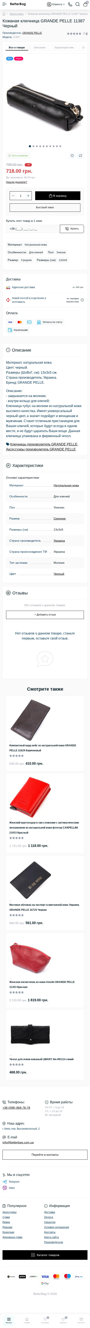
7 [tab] (50, 146)
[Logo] (18, 4)
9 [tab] (57, 146)
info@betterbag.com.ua (18, 1142)
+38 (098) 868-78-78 (16, 1107)
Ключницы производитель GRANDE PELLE (43, 444)
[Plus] (28, 195)
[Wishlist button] (72, 156)
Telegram (14, 1181)
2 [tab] (33, 146)
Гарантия (49, 1222)
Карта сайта (51, 1237)
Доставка (49, 1212)
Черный (59, 573)
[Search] (78, 4)
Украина (59, 540)
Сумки (6, 1217)
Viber (12, 1188)
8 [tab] (53, 146)
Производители (53, 1242)
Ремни (6, 1222)
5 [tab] (43, 146)
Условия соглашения (56, 1227)
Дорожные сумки (12, 1237)
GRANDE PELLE (32, 33)
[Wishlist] (10, 741)
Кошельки (8, 1232)
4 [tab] (40, 146)
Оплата (48, 1217)
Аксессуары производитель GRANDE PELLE (41, 449)
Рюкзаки (7, 1227)
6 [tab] (47, 146)
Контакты (49, 1232)
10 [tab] (60, 146)
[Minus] (13, 195)
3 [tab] (37, 146)
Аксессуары (17, 14)
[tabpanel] (45, 102)
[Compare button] (80, 155)
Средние (60, 518)
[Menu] (5, 4)
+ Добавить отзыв (45, 614)
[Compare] (10, 978)
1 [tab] (30, 146)
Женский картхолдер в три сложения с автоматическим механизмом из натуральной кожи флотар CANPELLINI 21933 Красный (44, 827)
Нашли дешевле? (16, 182)
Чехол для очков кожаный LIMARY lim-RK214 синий (41, 1059)
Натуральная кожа (66, 485)
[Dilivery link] (82, 300)
